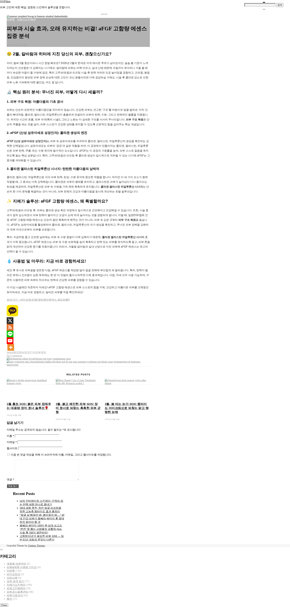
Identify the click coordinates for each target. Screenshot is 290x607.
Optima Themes (36, 545)
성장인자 (30, 352)
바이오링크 (13, 574)
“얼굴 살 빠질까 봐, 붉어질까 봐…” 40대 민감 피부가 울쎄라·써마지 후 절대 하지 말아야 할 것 (42, 518)
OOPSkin (5, 1)
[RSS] (10, 327)
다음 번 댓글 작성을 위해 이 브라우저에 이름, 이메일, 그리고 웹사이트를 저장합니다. (61, 454)
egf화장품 (15, 352)
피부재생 (40, 352)
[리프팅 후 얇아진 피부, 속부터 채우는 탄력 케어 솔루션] (78, 364)
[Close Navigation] (264, 9)
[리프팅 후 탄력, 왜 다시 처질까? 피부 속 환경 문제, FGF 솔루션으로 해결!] (39, 358)
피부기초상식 (15, 595)
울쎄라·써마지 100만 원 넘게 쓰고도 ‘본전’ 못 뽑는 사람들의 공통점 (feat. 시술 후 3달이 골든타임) (41, 529)
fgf (23, 352)
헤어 (9, 598)
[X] (10, 320)
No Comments (14, 355)
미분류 (11, 19)
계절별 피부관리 (16, 563)
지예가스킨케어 (26, 19)
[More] (11, 347)
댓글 (10, 479)
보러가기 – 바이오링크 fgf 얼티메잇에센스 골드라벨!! (38, 299)
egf (8, 352)
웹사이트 (12, 448)
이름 (10, 435)
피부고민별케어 (16, 588)
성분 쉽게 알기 (15, 581)
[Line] (10, 334)
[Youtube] (10, 340)
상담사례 (12, 577)
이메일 (12, 442)
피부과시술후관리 (17, 591)
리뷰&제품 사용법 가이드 (22, 567)
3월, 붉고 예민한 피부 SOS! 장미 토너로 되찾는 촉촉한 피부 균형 (78, 408)
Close (4, 605)
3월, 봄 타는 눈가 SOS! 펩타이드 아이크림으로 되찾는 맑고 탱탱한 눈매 (127, 408)
